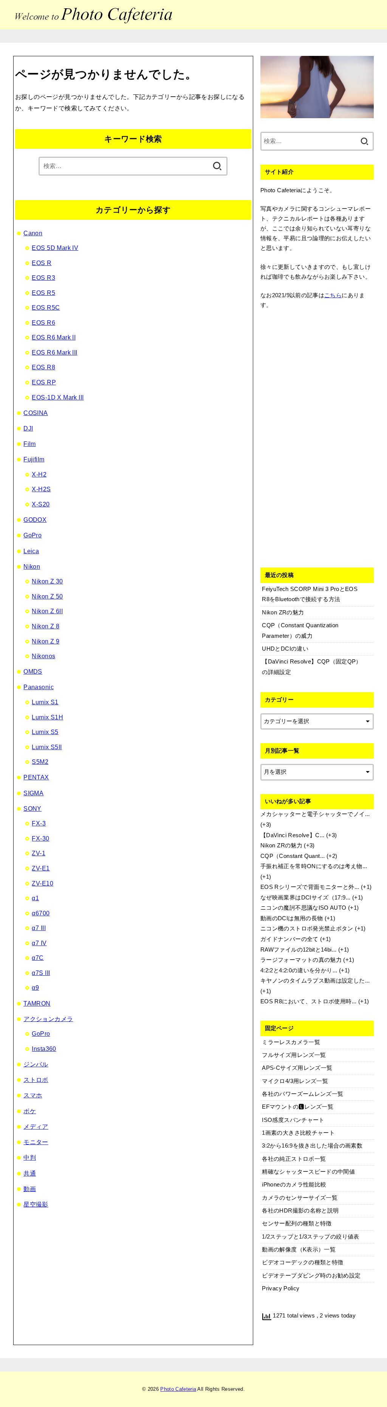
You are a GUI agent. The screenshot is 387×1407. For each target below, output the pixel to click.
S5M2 (40, 761)
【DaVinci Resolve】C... (292, 835)
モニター (35, 1142)
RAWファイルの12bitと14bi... (298, 950)
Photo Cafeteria (178, 1389)
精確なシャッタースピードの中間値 (308, 1172)
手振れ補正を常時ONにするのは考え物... (313, 866)
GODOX (34, 519)
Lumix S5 (45, 731)
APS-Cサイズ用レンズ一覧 (297, 1068)
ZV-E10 (42, 883)
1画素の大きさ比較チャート (298, 1133)
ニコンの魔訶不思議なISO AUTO (303, 908)
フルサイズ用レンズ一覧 (294, 1055)
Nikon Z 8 (45, 626)
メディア (35, 1126)
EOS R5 (43, 292)
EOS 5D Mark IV (55, 247)
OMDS (32, 671)
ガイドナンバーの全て (289, 939)
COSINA (35, 412)
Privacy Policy (280, 1288)
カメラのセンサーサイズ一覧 (299, 1198)
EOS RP (44, 382)
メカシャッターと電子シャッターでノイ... (315, 814)
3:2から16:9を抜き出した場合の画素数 (312, 1146)
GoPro (32, 535)
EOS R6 (43, 322)
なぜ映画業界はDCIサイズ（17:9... (305, 898)
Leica (31, 551)
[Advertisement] (317, 437)
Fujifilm (33, 459)
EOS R (41, 262)
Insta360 (44, 1048)
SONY (32, 808)
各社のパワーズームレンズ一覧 (302, 1094)
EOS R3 (43, 277)
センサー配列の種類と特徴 (296, 1223)
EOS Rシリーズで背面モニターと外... (309, 887)
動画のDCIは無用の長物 (291, 918)
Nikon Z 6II (47, 611)
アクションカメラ (48, 1018)
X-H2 (39, 474)
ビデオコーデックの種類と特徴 (302, 1262)
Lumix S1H (47, 717)
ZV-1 (38, 853)
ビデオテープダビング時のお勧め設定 (311, 1276)
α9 (35, 987)
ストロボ (35, 1079)
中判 (29, 1157)
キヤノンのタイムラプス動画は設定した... (315, 981)
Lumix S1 (45, 702)
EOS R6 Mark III (54, 352)
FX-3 (39, 823)
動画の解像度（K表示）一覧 (299, 1250)
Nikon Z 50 (47, 596)
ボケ (29, 1111)
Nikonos (43, 656)
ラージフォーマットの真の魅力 (301, 960)
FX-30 (40, 838)
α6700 (41, 913)
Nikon (31, 566)
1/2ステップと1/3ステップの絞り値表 (310, 1237)
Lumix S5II (47, 747)
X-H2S (41, 489)
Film (29, 443)
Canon (32, 233)
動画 (29, 1188)
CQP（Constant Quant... (292, 856)
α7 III (38, 927)
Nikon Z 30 (47, 581)
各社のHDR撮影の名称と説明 (300, 1211)
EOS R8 (43, 367)
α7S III (41, 972)
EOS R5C (46, 307)
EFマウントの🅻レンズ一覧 (297, 1107)
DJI (28, 428)
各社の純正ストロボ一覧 (294, 1159)
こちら (333, 295)
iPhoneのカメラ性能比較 (294, 1185)
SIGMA (33, 793)
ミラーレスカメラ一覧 (291, 1042)
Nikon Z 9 (45, 641)
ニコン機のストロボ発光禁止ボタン (306, 929)
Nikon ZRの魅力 (281, 845)
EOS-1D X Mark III (58, 397)
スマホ (32, 1095)
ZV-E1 (41, 868)
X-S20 (41, 504)
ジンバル (35, 1064)
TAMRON (36, 1003)
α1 (35, 898)
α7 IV (39, 943)
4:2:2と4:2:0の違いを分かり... (298, 970)
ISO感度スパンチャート (293, 1120)
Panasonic (38, 686)
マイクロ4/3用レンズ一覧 (295, 1081)
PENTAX (36, 777)
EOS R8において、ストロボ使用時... (308, 1001)
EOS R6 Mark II (54, 337)
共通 (29, 1173)
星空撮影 (35, 1204)
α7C (37, 957)
